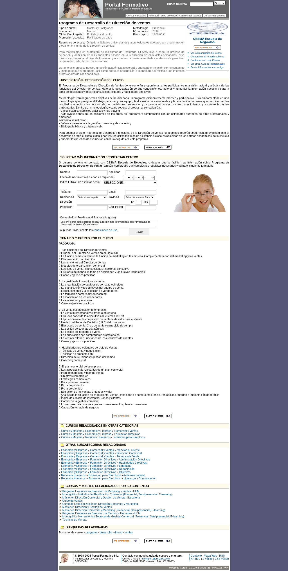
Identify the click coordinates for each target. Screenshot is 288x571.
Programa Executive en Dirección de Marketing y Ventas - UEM (100, 491)
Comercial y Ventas (126, 431)
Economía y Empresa (98, 431)
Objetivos (124, 472)
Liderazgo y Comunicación (140, 478)
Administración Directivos (134, 459)
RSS (222, 555)
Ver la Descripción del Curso (206, 53)
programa (91, 532)
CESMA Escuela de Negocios (207, 40)
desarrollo (106, 532)
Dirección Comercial (129, 453)
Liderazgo (125, 465)
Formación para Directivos (128, 437)
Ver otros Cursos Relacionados (208, 63)
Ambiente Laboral (134, 475)
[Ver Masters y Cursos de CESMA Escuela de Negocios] (207, 34)
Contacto (196, 555)
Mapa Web (210, 555)
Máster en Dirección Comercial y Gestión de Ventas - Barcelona (101, 497)
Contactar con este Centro (205, 60)
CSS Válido (222, 558)
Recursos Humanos (97, 437)
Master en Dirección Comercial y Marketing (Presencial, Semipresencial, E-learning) (113, 510)
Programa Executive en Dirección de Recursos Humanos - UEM (101, 513)
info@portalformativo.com (156, 558)
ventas (129, 532)
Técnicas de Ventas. (74, 519)
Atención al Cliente (128, 450)
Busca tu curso (177, 4)
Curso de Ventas (72, 500)
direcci (118, 532)
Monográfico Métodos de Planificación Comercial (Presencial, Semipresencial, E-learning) (117, 494)
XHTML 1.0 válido (202, 558)
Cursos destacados (214, 15)
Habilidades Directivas (133, 462)
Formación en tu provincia (162, 15)
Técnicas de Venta (128, 456)
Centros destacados (190, 15)
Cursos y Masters (136, 15)
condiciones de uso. (105, 230)
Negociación (127, 469)
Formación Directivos (127, 434)
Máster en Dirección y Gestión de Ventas (87, 507)
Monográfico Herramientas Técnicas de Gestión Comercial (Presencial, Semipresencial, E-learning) (123, 516)
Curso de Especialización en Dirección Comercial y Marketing (100, 503)
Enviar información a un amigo (207, 67)
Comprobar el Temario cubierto (207, 56)
